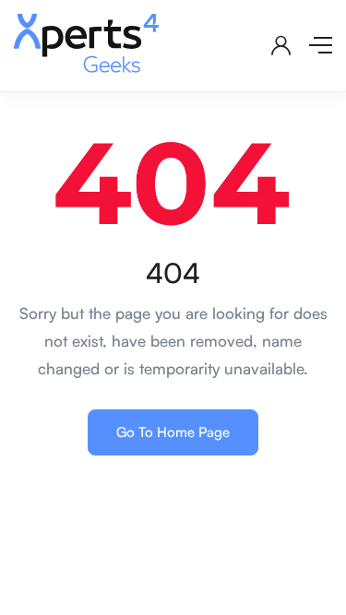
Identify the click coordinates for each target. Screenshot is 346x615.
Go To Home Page (173, 432)
